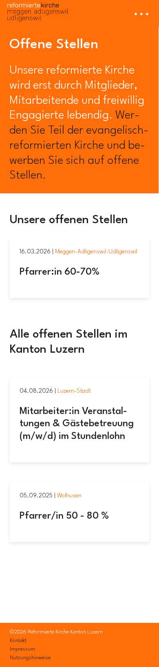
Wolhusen (69, 496)
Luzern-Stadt (74, 391)
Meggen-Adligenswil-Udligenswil (96, 252)
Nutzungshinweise (30, 657)
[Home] (37, 11)
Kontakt (18, 640)
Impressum (22, 649)
